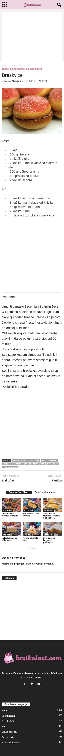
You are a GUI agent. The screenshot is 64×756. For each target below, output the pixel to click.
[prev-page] (30, 548)
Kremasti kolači (10, 742)
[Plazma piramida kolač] (32, 529)
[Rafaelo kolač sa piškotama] (11, 529)
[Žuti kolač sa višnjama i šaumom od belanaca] (52, 505)
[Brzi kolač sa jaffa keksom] (32, 505)
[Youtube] (39, 684)
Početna (5, 66)
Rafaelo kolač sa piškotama (9, 539)
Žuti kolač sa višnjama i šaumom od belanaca (51, 515)
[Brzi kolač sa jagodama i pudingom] (52, 529)
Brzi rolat (8, 480)
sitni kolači (52, 464)
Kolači (14, 66)
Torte (5, 726)
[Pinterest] (32, 684)
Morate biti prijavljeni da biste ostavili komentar (28, 563)
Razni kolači (19, 69)
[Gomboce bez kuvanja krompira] (11, 505)
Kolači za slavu (49, 460)
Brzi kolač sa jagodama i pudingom (49, 540)
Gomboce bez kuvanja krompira (10, 514)
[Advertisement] (32, 37)
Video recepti (9, 732)
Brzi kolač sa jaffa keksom (31, 514)
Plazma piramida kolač (30, 539)
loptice (17, 464)
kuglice (7, 464)
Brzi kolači (7, 510)
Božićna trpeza (20, 460)
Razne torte (8, 737)
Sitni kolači (35, 69)
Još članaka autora (45, 492)
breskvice (34, 460)
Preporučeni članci (19, 492)
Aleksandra (17, 81)
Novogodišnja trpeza (34, 464)
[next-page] (34, 548)
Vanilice (57, 480)
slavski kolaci (10, 467)
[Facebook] (25, 684)
